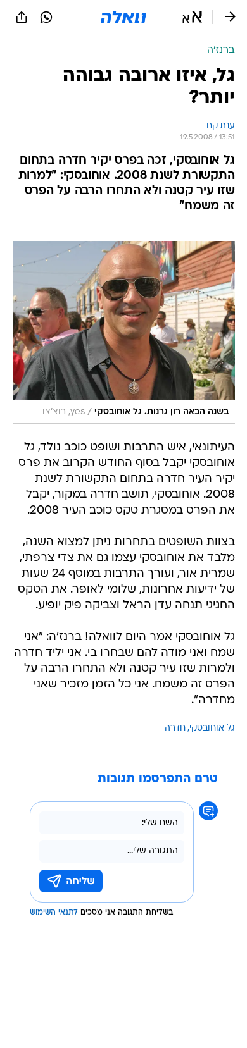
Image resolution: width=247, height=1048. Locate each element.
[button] (192, 17)
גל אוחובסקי (212, 728)
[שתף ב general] (21, 17)
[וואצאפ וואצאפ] (46, 17)
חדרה (175, 728)
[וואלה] (123, 17)
